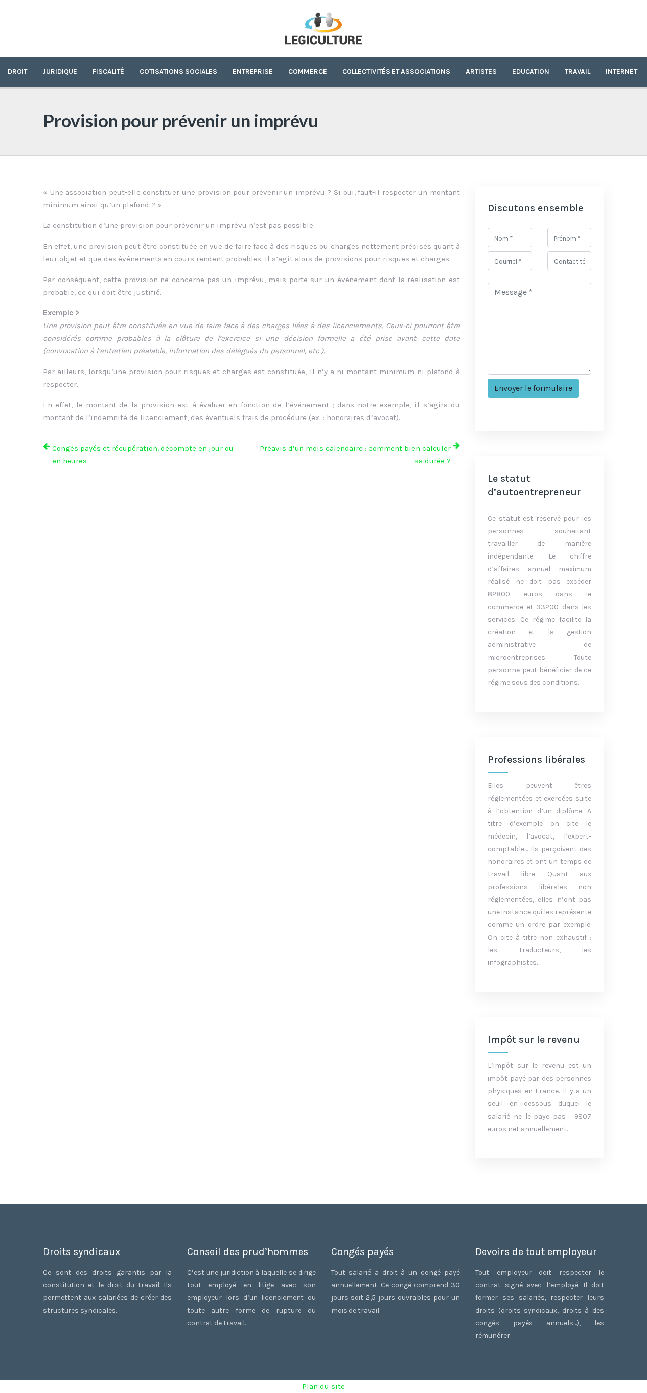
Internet (621, 71)
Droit (17, 71)
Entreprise (253, 71)
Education (530, 71)
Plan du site (323, 1386)
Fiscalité (108, 71)
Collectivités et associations (396, 71)
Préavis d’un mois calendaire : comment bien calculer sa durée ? (355, 455)
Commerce (307, 71)
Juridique (59, 71)
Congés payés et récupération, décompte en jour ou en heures (143, 455)
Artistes (481, 71)
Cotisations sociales (178, 71)
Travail (577, 71)
